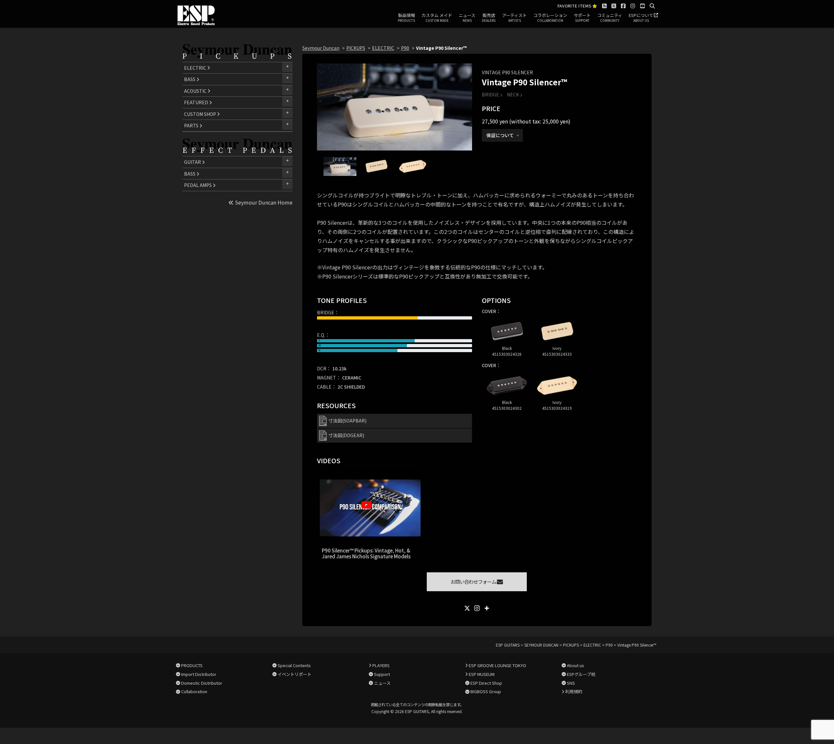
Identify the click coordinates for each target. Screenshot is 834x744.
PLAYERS (381, 665)
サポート (582, 17)
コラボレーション (550, 17)
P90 (405, 48)
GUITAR (193, 162)
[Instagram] (477, 608)
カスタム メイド (437, 17)
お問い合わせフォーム (474, 581)
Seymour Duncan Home (263, 202)
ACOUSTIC (196, 91)
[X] (467, 608)
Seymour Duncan (320, 48)
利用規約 (573, 691)
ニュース (467, 17)
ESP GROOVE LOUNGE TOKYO (497, 665)
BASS (190, 79)
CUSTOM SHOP (200, 114)
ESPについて (641, 17)
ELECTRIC (195, 67)
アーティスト (514, 17)
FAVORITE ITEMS (574, 6)
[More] (486, 608)
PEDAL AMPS (198, 185)
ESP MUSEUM (482, 674)
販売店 (489, 17)
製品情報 (406, 17)
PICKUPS (355, 48)
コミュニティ (609, 17)
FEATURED (196, 102)
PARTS (191, 125)
